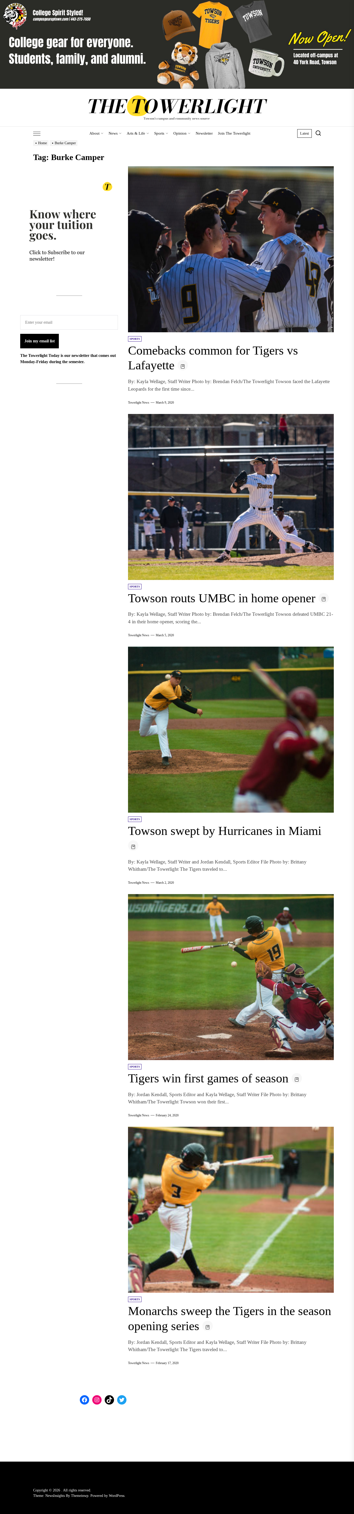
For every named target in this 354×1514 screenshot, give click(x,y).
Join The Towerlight (234, 133)
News (113, 133)
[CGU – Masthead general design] (177, 3)
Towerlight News (138, 402)
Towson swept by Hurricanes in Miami (224, 831)
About (94, 133)
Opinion (180, 133)
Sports (159, 133)
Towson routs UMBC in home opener (221, 598)
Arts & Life (136, 133)
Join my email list (39, 341)
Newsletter (204, 133)
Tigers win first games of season (208, 1078)
